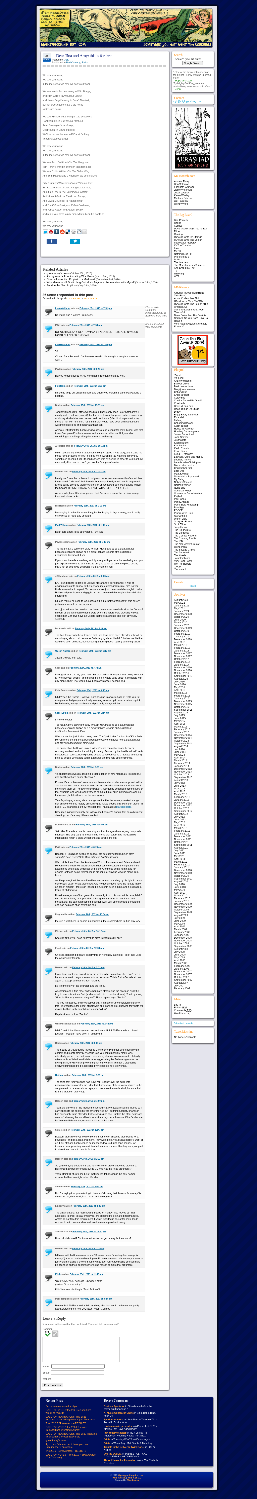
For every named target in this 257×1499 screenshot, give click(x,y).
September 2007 (183, 980)
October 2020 (181, 616)
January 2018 (181, 650)
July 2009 (179, 918)
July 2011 (179, 850)
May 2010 (179, 890)
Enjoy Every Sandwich (186, 414)
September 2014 (183, 743)
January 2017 (181, 664)
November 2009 (183, 906)
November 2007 (183, 974)
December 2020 (183, 614)
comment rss (73, 298)
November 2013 (183, 771)
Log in (177, 1004)
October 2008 (181, 943)
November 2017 (183, 656)
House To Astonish (184, 428)
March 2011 (180, 861)
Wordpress (133, 1480)
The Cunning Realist (185, 538)
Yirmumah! (180, 569)
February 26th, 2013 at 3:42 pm (86, 1043)
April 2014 (179, 757)
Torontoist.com (182, 558)
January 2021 (181, 611)
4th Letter (179, 378)
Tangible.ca (180, 527)
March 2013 (180, 794)
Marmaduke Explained (186, 476)
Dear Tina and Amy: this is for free (83, 55)
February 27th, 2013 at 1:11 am (88, 1159)
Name (47, 1366)
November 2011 (183, 839)
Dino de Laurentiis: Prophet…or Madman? (71, 279)
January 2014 (181, 766)
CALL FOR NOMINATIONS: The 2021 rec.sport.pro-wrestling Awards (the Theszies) (70, 1418)
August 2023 (181, 600)
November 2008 (183, 940)
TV (175, 270)
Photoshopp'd (181, 256)
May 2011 (179, 856)
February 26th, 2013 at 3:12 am (95, 651)
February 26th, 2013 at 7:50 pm (88, 1101)
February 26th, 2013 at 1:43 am (93, 525)
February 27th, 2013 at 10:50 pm (89, 1231)
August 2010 (181, 881)
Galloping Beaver (183, 423)
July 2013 (179, 783)
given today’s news (58, 273)
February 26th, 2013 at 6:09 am (91, 824)
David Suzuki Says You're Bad (190, 228)
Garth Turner (181, 425)
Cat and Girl (180, 392)
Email (46, 1372)
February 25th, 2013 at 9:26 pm (88, 369)
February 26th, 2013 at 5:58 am (87, 767)
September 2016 (183, 676)
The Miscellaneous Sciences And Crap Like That (189, 266)
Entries (180, 1007)
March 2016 (180, 692)
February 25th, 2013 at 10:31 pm (87, 405)
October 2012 (181, 808)
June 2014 (180, 752)
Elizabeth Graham (184, 187)
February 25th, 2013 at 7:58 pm (96, 344)
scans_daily (180, 518)
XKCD (177, 566)
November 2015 (183, 704)
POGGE (178, 510)
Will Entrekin (181, 201)
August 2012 (181, 814)
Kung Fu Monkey (183, 454)
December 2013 (183, 768)
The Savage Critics (184, 549)
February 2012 (182, 830)
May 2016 (179, 687)
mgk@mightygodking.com (187, 101)
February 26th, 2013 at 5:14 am (93, 713)
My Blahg (179, 479)
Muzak (177, 251)
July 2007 (179, 985)
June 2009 (180, 921)
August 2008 (181, 949)
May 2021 (179, 608)
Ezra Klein (179, 417)
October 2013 (181, 774)
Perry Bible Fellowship (186, 504)
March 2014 (180, 760)
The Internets (181, 262)
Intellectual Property (185, 242)
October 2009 (181, 909)
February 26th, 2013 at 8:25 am (85, 847)
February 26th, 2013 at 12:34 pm (87, 948)
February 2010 (182, 898)
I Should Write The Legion (188, 239)
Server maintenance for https (61, 1406)
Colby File (179, 397)
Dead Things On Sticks (186, 409)
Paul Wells (180, 499)
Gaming (178, 234)
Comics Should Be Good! (188, 400)
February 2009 (182, 932)
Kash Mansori (181, 442)
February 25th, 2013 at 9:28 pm (90, 386)
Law (176, 248)
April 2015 (179, 723)
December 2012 (183, 802)
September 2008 (183, 946)
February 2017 (182, 662)
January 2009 (181, 935)
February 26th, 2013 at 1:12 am (90, 505)
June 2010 (180, 887)
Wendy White (181, 203)
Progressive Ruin (183, 513)
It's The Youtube (182, 245)
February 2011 (182, 864)
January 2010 (181, 901)
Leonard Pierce (182, 459)
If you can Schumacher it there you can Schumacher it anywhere (67, 1446)
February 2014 (182, 763)
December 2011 (183, 836)
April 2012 (179, 825)
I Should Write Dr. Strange (188, 237)
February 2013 (182, 797)
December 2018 (183, 639)
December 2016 (183, 667)
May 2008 (179, 957)
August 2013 (181, 780)
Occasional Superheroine (188, 493)
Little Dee (179, 471)
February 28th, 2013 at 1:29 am (88, 1248)
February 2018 (182, 647)
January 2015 (181, 732)
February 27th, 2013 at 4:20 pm (89, 1206)
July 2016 (179, 681)
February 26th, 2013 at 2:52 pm (97, 1023)
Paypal (192, 585)
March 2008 (180, 963)
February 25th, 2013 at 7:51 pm (96, 308)
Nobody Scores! (183, 482)
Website (47, 1379)
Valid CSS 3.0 (134, 1477)
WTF (176, 276)
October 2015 (181, 707)
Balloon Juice (181, 383)
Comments (183, 1010)
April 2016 (179, 690)
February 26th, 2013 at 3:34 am (85, 668)
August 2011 (181, 847)
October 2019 (181, 631)
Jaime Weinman (183, 189)
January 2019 (181, 636)
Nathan (59, 1075)
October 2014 (181, 740)
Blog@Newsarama (184, 389)
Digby (177, 411)
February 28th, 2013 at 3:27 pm (96, 1299)
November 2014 (183, 738)
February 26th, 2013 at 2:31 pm (88, 967)
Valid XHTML (119, 1477)
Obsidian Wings (182, 490)
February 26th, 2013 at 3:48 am (93, 690)
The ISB (178, 541)
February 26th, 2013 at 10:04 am (92, 914)
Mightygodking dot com (130, 1475)
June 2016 (180, 684)
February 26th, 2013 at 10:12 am (89, 931)
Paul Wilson (61, 525)
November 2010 (183, 873)
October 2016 (181, 673)
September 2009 (183, 912)
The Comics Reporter (185, 535)
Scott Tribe (180, 524)
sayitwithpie (180, 516)
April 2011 (179, 859)
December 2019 (183, 628)
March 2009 (180, 929)
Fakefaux (60, 386)
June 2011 (180, 853)
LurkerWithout (62, 308)
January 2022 (181, 605)
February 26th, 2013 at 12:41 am (89, 471)
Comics (178, 225)
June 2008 (180, 954)
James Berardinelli (184, 434)
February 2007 (182, 988)
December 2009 (183, 904)
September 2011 (183, 845)
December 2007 (183, 971)
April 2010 (179, 892)
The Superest (181, 552)
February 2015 (182, 729)
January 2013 (181, 799)
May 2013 (179, 788)
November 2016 (183, 670)
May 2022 (179, 602)
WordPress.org (182, 1013)
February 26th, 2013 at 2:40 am (91, 628)
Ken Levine (180, 445)
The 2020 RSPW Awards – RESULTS (66, 1423)
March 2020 (180, 622)
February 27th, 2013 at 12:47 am (87, 1130)
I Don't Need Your (189, 301)
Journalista (180, 440)
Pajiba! (178, 496)
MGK (66, 59)
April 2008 (179, 960)
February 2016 (182, 695)
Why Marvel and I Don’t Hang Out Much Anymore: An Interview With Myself (91, 282)
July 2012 (179, 816)
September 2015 (183, 709)
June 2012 (180, 819)
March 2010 (180, 895)
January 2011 (181, 867)
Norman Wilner (182, 485)
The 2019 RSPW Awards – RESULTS (66, 1451)
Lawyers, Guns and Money (188, 456)
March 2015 (180, 726)
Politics (178, 259)
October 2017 (181, 659)
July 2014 (179, 749)
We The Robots (182, 563)
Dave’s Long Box (183, 406)
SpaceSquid (61, 713)
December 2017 (183, 653)
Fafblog (178, 420)
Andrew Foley (181, 181)
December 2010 (183, 870)
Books (177, 223)
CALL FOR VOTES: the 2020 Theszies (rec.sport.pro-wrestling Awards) (66, 1428)
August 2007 (181, 982)
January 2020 (181, 625)
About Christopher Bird (186, 298)
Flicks (85, 62)
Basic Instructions (183, 386)
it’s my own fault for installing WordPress (70, 276)
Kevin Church (181, 448)
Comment (48, 1329)
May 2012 (179, 822)
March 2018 (180, 645)
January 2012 (181, 833)
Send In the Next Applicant (62, 285)
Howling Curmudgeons (186, 431)
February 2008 (182, 966)
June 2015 (180, 718)
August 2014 (181, 746)
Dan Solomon (181, 184)
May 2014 (179, 754)
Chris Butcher (181, 395)
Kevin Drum (180, 451)
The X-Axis (180, 555)
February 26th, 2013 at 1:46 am (94, 542)
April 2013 (179, 791)
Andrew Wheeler (183, 380)
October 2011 (181, 842)
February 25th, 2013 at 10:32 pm (91, 446)
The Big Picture (182, 530)
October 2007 (181, 977)
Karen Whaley (182, 195)
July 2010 (179, 884)
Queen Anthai (62, 651)
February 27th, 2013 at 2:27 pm (87, 1186)
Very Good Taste (183, 561)
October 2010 (181, 875)
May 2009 (179, 923)
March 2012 (180, 828)
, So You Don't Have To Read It (191, 318)
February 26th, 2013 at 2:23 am (93, 576)
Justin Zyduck (181, 192)
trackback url (91, 298)
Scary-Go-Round (183, 521)
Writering (179, 273)
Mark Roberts (123, 806)
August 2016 (181, 678)
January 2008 (181, 968)
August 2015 (181, 712)
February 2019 (182, 633)
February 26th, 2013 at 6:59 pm (88, 1075)
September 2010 (183, 878)
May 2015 (179, 721)
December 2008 (183, 937)
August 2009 (181, 915)
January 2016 (181, 698)
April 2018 (179, 642)
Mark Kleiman (181, 473)
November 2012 (183, 805)
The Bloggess (181, 532)
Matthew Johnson (183, 198)
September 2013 (183, 777)
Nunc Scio (179, 487)
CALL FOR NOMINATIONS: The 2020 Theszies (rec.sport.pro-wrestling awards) (71, 1435)
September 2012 (183, 811)
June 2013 (180, 785)
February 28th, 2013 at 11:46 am (86, 1274)
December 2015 (183, 701)
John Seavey (181, 437)
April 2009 (179, 926)
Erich (58, 1274)
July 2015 (179, 715)
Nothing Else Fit (182, 254)
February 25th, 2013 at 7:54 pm (85, 325)
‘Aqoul (177, 375)
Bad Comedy (73, 62)
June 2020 (180, 619)
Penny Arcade (181, 501)
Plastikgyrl (179, 507)
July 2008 (179, 951)
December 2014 (183, 735)
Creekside (179, 403)
